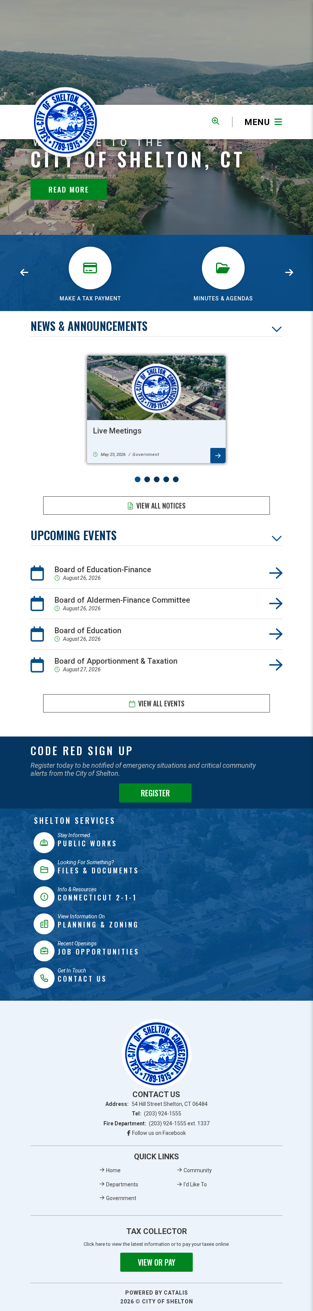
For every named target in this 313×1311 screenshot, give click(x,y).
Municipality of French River (65, 122)
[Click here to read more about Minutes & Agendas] (223, 244)
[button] (137, 479)
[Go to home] (157, 1054)
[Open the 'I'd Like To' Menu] (215, 121)
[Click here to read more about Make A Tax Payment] (90, 244)
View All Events (161, 703)
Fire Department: (156, 1123)
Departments (122, 1184)
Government (121, 1198)
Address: (156, 1104)
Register (155, 793)
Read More (68, 189)
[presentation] (24, 273)
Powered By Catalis (156, 1293)
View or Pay (156, 1262)
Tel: (157, 1113)
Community (198, 1170)
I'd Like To (195, 1184)
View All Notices (161, 505)
